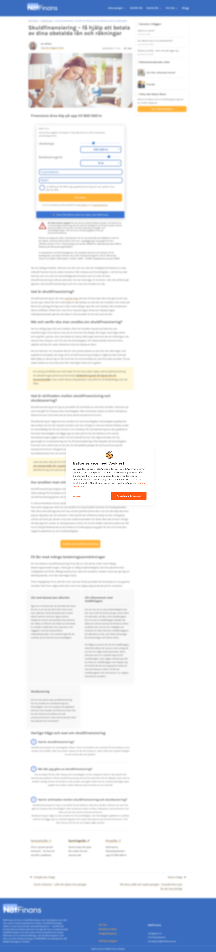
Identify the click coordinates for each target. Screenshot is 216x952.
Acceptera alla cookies (129, 496)
